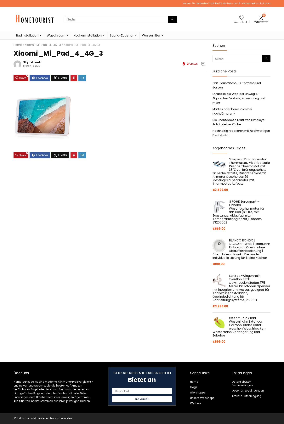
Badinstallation (27, 35)
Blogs (193, 387)
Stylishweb (32, 62)
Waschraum (56, 35)
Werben (195, 403)
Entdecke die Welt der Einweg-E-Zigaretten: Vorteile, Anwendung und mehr (239, 98)
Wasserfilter (151, 35)
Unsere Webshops (202, 398)
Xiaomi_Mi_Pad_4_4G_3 (43, 45)
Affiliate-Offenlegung (246, 396)
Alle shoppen (198, 392)
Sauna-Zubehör (122, 35)
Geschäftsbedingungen (248, 391)
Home (18, 45)
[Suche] (172, 19)
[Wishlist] (241, 18)
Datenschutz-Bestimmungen (242, 383)
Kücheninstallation (88, 35)
